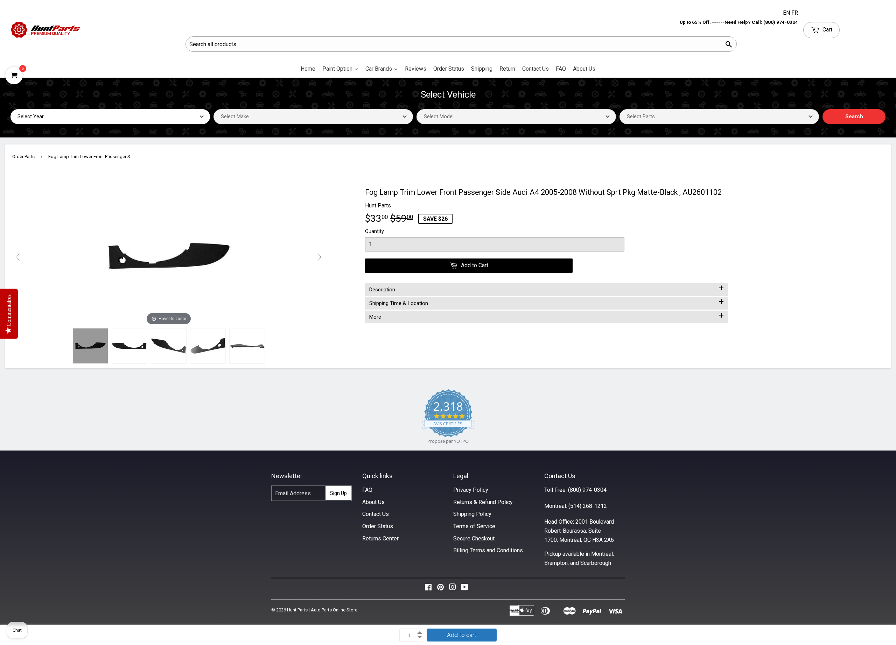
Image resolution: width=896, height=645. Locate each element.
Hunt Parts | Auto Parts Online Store (322, 609)
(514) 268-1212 (587, 506)
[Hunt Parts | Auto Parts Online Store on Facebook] (428, 588)
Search (854, 116)
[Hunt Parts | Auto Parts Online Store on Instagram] (452, 588)
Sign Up (338, 493)
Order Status (377, 526)
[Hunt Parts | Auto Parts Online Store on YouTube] (464, 588)
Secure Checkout (474, 538)
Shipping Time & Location (546, 302)
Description (546, 288)
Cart (826, 29)
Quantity (374, 231)
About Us (373, 502)
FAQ (367, 490)
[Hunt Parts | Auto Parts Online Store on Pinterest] (440, 588)
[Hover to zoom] (169, 256)
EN (787, 12)
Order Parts (23, 156)
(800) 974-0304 (587, 490)
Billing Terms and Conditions (488, 550)
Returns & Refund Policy (483, 502)
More (546, 315)
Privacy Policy (470, 490)
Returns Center (380, 538)
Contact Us (375, 514)
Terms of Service (474, 526)
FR (794, 12)
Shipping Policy (472, 514)
